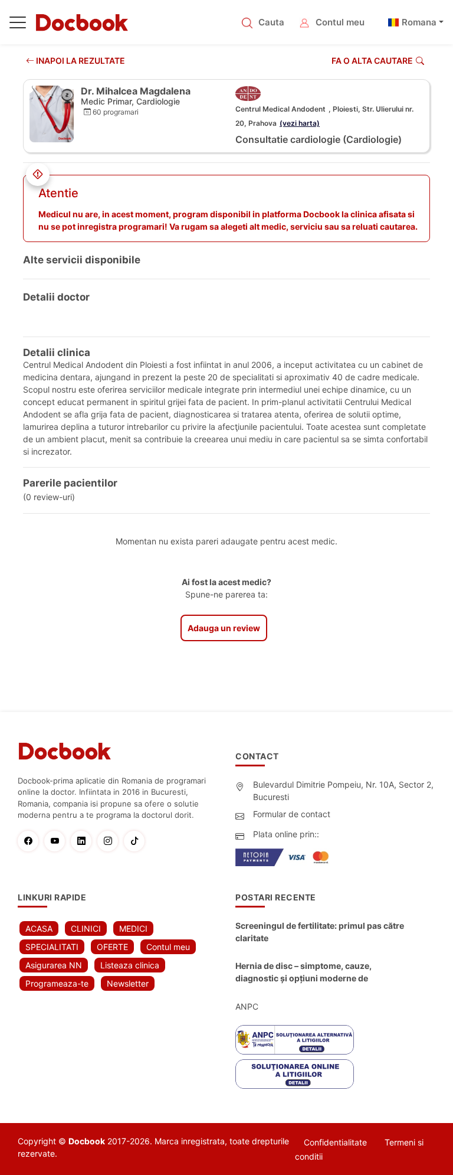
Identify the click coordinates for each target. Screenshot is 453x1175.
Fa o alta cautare (372, 61)
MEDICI (133, 928)
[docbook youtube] (57, 841)
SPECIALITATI (51, 947)
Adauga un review (224, 628)
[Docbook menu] (17, 25)
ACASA (38, 928)
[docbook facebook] (31, 841)
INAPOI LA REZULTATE (79, 61)
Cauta (271, 22)
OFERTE (112, 947)
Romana (419, 22)
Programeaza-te (56, 983)
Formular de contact (291, 814)
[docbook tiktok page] (137, 841)
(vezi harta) (300, 123)
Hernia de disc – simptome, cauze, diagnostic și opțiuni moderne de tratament (303, 972)
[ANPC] (294, 1040)
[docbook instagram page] (110, 841)
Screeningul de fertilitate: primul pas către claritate (319, 932)
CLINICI (86, 928)
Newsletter (128, 983)
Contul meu (340, 22)
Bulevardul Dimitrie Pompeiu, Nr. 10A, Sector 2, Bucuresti (343, 790)
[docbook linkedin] (84, 841)
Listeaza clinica (129, 965)
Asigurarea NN (53, 965)
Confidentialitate (335, 1142)
